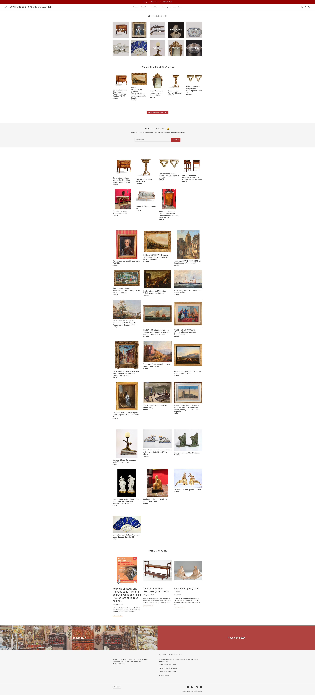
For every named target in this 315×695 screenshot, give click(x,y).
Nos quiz (115, 659)
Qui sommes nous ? (136, 661)
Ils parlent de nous (143, 659)
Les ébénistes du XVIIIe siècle (121, 661)
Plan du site (123, 659)
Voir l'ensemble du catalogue (157, 112)
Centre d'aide (132, 659)
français (116, 687)
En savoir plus (118, 615)
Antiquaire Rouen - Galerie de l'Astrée (28, 7)
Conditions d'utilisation (119, 664)
